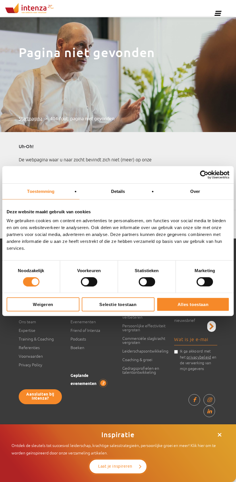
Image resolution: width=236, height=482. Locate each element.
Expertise (27, 330)
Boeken (77, 348)
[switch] (89, 281)
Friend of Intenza (85, 330)
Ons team (27, 322)
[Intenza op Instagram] (209, 400)
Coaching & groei (137, 360)
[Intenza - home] (29, 8)
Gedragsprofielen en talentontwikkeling (140, 370)
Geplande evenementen (87, 380)
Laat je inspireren (115, 466)
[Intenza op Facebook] (194, 400)
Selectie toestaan (117, 304)
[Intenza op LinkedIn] (209, 411)
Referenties (29, 348)
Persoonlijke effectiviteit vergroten (143, 328)
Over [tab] (195, 191)
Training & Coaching (36, 339)
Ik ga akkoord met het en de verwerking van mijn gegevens (198, 360)
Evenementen (83, 322)
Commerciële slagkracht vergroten (143, 340)
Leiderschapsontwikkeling (143, 351)
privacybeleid (198, 357)
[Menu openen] (217, 13)
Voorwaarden (31, 356)
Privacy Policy (30, 365)
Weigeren (43, 304)
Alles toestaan (193, 304)
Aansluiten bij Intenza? (40, 396)
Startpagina (30, 119)
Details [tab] (118, 191)
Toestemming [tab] (40, 191)
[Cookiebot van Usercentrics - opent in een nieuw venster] (204, 174)
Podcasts (78, 339)
